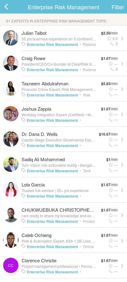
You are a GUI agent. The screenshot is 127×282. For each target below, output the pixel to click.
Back (12, 7)
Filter (118, 7)
